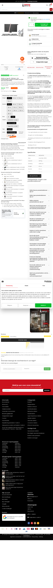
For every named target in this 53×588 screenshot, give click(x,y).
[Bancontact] (40, 529)
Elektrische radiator (32, 411)
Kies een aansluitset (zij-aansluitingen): (10, 172)
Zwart (13, 117)
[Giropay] (16, 529)
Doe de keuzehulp (16, 213)
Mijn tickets (5, 499)
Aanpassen (25, 305)
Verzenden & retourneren (8, 411)
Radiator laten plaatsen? (34, 435)
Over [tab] (44, 285)
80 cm (14, 104)
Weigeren (9, 305)
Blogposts (5, 470)
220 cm (21, 110)
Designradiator (31, 404)
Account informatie (7, 494)
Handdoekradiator (32, 409)
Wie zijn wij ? (5, 404)
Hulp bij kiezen (21, 142)
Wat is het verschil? (21, 132)
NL (47, 5)
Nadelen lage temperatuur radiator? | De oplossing (15, 473)
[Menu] (2, 5)
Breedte (4, 104)
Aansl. (3, 132)
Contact (4, 418)
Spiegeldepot (26, 535)
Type (3, 129)
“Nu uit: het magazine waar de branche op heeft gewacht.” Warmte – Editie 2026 (13, 428)
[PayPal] (45, 529)
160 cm (21, 107)
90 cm (9, 101)
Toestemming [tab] (9, 285)
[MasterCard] (36, 529)
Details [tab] (26, 285)
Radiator (30, 402)
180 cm (9, 110)
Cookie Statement (27, 536)
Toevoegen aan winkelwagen (44, 24)
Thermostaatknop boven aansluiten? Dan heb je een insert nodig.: (12, 201)
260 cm (10, 113)
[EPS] (11, 529)
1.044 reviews (35, 12)
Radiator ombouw (32, 406)
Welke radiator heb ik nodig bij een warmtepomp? (14, 484)
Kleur (3, 116)
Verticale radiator (32, 420)
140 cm (15, 107)
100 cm (20, 104)
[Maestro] (32, 529)
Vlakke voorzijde (11, 123)
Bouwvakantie (5, 402)
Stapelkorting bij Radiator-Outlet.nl (11, 423)
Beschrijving (31, 67)
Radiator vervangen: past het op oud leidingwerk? (15, 476)
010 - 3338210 (32, 514)
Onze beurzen (5, 420)
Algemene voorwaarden (16, 536)
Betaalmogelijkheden (7, 413)
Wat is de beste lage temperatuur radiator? (14, 488)
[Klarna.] (28, 529)
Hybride (11, 136)
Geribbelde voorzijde (13, 120)
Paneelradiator (31, 413)
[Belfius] (7, 529)
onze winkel (46, 19)
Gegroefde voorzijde (13, 126)
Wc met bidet (47, 534)
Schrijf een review (22, 340)
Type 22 (10, 129)
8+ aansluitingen (12, 132)
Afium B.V (32, 534)
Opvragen (47, 369)
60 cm (20, 98)
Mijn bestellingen (6, 497)
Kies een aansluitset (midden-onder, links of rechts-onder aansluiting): (11, 153)
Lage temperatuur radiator (34, 416)
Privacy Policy (35, 536)
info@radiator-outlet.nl (35, 517)
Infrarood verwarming (33, 425)
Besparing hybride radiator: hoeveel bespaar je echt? (15, 480)
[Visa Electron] (26, 531)
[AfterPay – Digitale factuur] (3, 529)
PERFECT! (43, 305)
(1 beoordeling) (14, 75)
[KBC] (24, 529)
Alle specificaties (34, 176)
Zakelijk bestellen (6, 409)
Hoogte (4, 97)
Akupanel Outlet (39, 534)
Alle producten (6, 506)
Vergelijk (4, 504)
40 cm (9, 98)
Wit (8, 117)
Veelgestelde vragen (40, 62)
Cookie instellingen (7, 508)
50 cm (14, 98)
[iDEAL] (20, 529)
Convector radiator (32, 423)
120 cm (9, 107)
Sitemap (41, 536)
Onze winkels (5, 406)
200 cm (15, 110)
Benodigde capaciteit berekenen (36, 433)
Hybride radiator (32, 418)
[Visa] (49, 529)
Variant (4, 119)
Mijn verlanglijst (6, 501)
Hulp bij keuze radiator (33, 431)
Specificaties (39, 67)
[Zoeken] (51, 9)
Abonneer (47, 390)
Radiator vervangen (33, 438)
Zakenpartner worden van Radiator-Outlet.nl (13, 425)
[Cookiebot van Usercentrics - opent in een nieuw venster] (45, 282)
